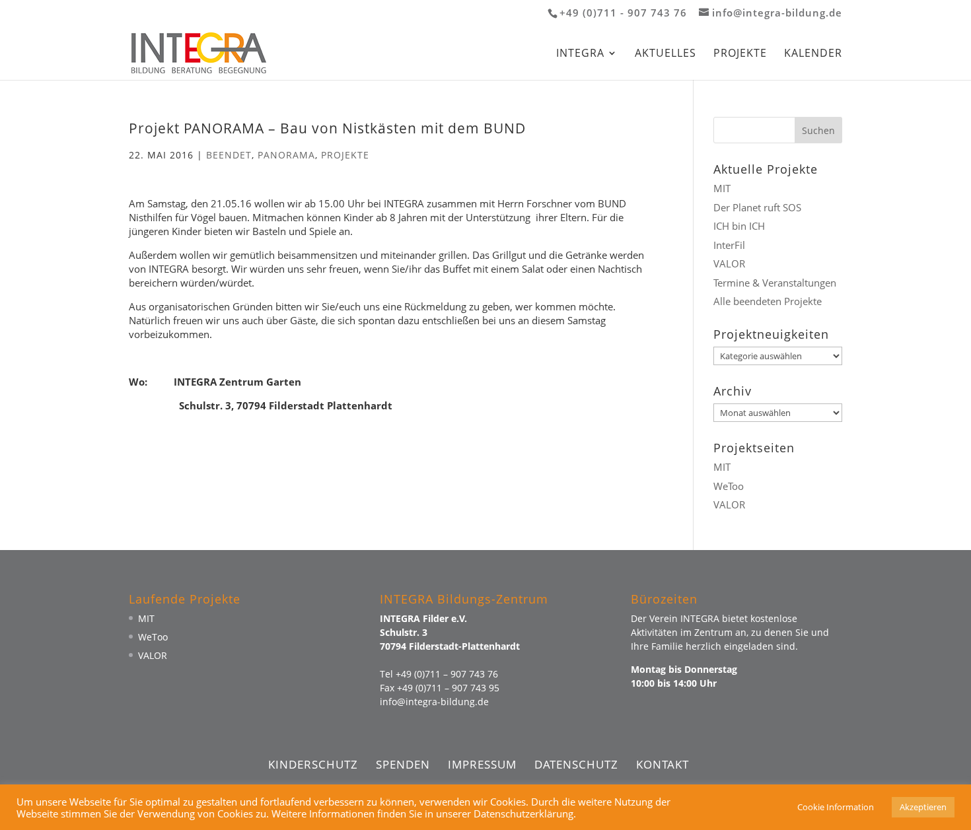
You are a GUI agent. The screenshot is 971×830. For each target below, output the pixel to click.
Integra (580, 54)
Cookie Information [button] (835, 807)
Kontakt (662, 764)
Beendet (229, 155)
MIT (722, 188)
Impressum (482, 764)
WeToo (728, 486)
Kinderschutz (313, 764)
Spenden (403, 764)
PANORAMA (286, 155)
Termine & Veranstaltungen (774, 282)
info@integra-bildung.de (434, 701)
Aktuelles (665, 54)
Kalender (813, 54)
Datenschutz (576, 764)
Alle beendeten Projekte (767, 301)
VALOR (729, 263)
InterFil (729, 245)
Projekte (740, 54)
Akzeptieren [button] (923, 807)
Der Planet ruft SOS (757, 207)
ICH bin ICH (739, 225)
